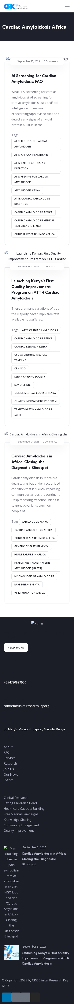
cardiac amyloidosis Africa (33, 212)
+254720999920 (15, 682)
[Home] (37, 623)
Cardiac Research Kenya (30, 346)
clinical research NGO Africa (34, 234)
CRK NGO (20, 368)
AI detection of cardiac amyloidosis (31, 143)
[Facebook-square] (16, 997)
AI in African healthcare (31, 154)
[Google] (25, 997)
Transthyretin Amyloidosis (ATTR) (33, 412)
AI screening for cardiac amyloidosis (31, 179)
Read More (16, 647)
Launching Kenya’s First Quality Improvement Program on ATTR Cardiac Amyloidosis (45, 958)
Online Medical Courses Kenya (35, 393)
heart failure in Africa (30, 554)
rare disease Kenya (27, 584)
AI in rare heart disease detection (30, 165)
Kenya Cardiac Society (29, 376)
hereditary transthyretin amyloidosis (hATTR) (32, 565)
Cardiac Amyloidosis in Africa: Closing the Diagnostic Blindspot (31, 462)
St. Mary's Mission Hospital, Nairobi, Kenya (34, 729)
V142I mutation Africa (29, 592)
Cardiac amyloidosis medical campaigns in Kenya (34, 223)
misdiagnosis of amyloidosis (34, 576)
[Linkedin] (6, 997)
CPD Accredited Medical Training (30, 357)
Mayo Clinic (22, 384)
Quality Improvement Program (35, 401)
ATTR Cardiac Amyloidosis (40, 330)
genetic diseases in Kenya (31, 546)
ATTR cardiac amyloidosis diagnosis (32, 201)
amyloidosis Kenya (27, 190)
